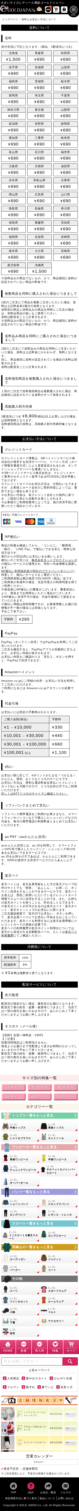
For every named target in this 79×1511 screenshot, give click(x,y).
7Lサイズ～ (66, 1096)
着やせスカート (36, 1378)
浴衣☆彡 (67, 1387)
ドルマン (13, 1387)
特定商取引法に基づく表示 (21, 1498)
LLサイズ (13, 1087)
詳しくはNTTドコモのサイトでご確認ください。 (34, 793)
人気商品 (13, 1378)
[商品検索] (70, 1361)
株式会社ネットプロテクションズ (54, 560)
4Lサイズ (66, 1087)
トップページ (10, 19)
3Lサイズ (39, 1087)
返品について (47, 1498)
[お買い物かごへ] (56, 9)
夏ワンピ (48, 1387)
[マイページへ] (64, 9)
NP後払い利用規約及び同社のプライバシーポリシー (36, 571)
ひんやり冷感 (63, 1378)
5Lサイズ (13, 1096)
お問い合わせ (66, 1498)
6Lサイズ (39, 1096)
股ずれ (30, 1387)
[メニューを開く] (73, 9)
